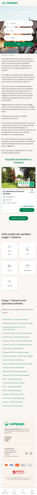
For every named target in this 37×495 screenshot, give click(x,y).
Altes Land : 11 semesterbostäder (14, 398)
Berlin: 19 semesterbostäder (12, 390)
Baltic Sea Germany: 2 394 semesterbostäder (18, 323)
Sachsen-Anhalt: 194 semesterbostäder (16, 375)
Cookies (7, 441)
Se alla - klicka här (18, 218)
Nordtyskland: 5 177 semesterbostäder (15, 319)
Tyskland (11, 55)
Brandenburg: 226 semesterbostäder (15, 371)
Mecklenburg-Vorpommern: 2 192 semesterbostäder (14, 328)
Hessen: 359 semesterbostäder (13, 360)
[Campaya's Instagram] (30, 453)
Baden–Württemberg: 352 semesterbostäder (17, 364)
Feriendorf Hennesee (8, 189)
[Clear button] (30, 23)
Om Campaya (8, 437)
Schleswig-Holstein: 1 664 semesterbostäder (17, 333)
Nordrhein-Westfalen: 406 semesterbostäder (18, 356)
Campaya (4, 55)
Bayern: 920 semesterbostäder (13, 348)
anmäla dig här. (8, 452)
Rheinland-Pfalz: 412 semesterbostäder (16, 352)
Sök (18, 44)
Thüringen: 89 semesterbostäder (14, 383)
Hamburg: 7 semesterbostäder (13, 406)
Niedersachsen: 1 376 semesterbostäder (16, 337)
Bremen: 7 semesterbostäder (12, 402)
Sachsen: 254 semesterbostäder (13, 368)
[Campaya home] (9, 3)
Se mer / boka (27, 210)
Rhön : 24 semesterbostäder (12, 387)
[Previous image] (5, 190)
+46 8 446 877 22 (16, 429)
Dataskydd (7, 439)
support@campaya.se (20, 431)
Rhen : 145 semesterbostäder (12, 379)
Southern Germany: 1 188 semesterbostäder (17, 345)
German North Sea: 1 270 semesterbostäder (17, 341)
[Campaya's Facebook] (26, 453)
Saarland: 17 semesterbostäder (13, 394)
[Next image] (32, 190)
